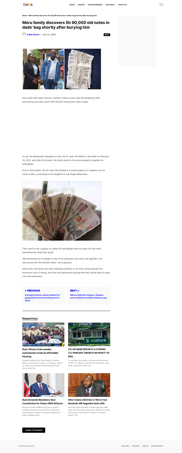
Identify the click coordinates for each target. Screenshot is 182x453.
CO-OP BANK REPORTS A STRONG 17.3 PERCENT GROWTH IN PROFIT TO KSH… (88, 353)
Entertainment (95, 5)
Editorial (110, 5)
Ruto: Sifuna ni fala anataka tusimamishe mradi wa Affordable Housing (40, 353)
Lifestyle (122, 5)
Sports (81, 5)
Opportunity (157, 446)
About (145, 446)
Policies (125, 446)
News (72, 5)
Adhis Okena (33, 34)
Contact (136, 446)
